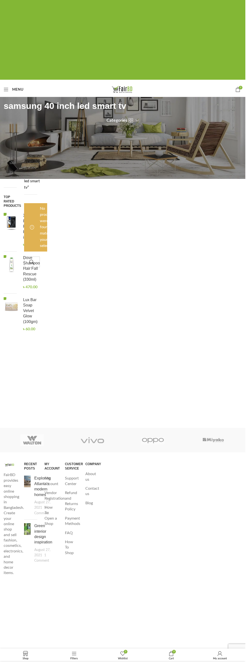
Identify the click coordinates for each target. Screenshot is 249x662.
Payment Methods (72, 521)
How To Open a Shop (50, 515)
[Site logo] (123, 89)
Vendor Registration (54, 495)
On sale (12, 160)
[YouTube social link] (10, 629)
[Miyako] (213, 440)
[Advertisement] (124, 46)
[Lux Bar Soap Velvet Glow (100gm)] (11, 314)
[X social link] (115, 4)
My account (51, 481)
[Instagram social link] (10, 614)
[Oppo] (153, 440)
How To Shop (69, 547)
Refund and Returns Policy (71, 501)
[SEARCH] (31, 262)
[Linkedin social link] (130, 4)
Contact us (92, 491)
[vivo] (92, 440)
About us (90, 476)
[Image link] (10, 465)
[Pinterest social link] (123, 4)
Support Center (72, 481)
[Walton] (32, 440)
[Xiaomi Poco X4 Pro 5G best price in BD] (11, 230)
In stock (13, 174)
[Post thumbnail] (27, 496)
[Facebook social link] (107, 4)
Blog (89, 503)
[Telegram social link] (138, 4)
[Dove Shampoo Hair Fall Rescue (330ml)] (11, 272)
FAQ (69, 533)
